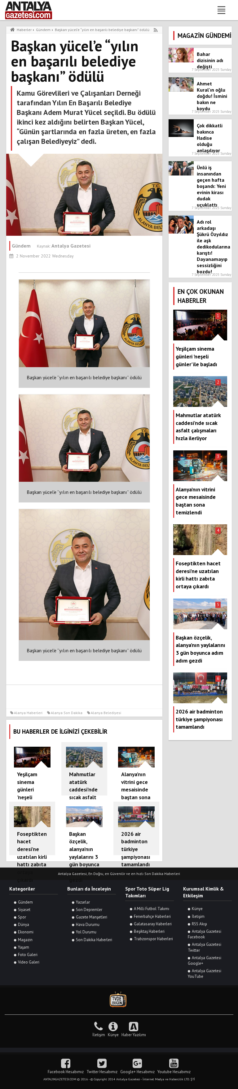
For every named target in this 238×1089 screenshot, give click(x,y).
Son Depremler (89, 909)
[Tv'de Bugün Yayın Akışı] (119, 999)
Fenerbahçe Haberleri (152, 916)
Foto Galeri (27, 954)
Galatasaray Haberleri (153, 924)
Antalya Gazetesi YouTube (204, 973)
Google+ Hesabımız (137, 1071)
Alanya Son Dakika (66, 712)
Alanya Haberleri (28, 712)
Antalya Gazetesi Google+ (204, 960)
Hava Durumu (87, 924)
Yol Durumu (86, 932)
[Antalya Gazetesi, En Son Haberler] (33, 10)
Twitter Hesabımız (101, 1071)
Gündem (25, 902)
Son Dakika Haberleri (94, 939)
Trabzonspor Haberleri (153, 938)
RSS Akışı (199, 924)
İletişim (198, 916)
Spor (22, 917)
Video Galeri (28, 962)
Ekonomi (25, 932)
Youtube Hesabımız (174, 1071)
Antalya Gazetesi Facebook (204, 934)
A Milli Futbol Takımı (151, 908)
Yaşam (23, 947)
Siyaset (24, 909)
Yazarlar (83, 902)
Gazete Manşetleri (91, 917)
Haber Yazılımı (133, 1034)
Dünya (23, 924)
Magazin (25, 939)
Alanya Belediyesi (106, 712)
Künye (197, 908)
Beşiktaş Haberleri (149, 931)
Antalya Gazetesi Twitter (204, 947)
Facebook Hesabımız (66, 1071)
